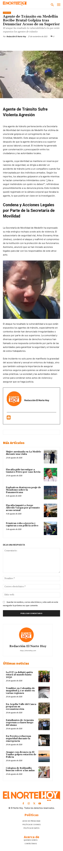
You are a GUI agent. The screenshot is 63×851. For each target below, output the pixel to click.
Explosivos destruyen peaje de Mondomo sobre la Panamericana (23, 490)
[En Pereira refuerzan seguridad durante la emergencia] (44, 740)
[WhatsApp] (35, 43)
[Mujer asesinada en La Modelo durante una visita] (50, 456)
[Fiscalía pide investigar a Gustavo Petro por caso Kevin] (50, 474)
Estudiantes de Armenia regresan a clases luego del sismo (20, 723)
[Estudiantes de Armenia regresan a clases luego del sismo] (44, 724)
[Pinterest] (29, 43)
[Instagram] (29, 804)
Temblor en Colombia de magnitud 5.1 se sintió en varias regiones (20, 691)
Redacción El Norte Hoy (16, 36)
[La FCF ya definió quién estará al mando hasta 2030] (44, 676)
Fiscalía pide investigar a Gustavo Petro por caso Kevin (23, 471)
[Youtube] (40, 804)
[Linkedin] (42, 43)
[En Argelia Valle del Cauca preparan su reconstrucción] (44, 708)
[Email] (49, 43)
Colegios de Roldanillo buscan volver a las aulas (20, 769)
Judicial (7, 13)
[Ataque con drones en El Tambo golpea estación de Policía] (44, 756)
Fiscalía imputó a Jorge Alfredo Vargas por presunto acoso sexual (23, 508)
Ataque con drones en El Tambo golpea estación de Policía (21, 754)
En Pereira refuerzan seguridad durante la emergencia (18, 738)
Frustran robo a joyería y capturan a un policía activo (22, 524)
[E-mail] (9, 418)
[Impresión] (55, 43)
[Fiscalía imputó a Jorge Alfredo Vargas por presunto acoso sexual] (50, 510)
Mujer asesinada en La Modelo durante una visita (23, 453)
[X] (22, 43)
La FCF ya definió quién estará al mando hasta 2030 (19, 675)
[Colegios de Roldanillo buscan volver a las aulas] (44, 772)
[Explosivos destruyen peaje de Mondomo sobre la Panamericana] (50, 492)
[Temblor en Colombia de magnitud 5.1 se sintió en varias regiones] (44, 692)
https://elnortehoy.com (28, 650)
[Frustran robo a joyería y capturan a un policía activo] (50, 528)
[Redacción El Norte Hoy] (28, 634)
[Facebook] (15, 43)
